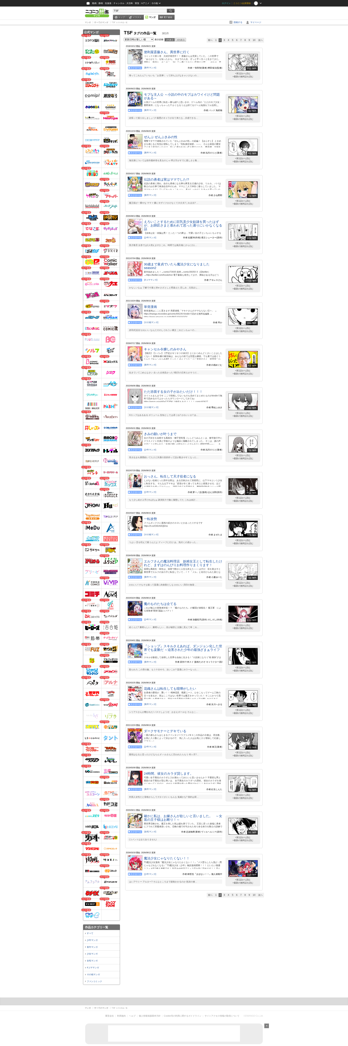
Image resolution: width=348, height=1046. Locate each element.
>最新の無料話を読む (243, 76)
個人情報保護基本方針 (150, 1016)
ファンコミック (94, 981)
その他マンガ (93, 974)
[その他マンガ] (151, 322)
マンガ (152, 17)
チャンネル (118, 3)
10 (254, 40)
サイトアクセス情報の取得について (222, 1016)
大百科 (129, 3)
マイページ (255, 22)
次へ (260, 40)
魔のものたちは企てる (160, 604)
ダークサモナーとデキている (165, 731)
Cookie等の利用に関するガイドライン (182, 1016)
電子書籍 (167, 17)
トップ (121, 17)
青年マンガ (92, 947)
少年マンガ (92, 940)
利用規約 (121, 1016)
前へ (210, 40)
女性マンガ (92, 960)
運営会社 (109, 1016)
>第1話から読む (243, 73)
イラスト (137, 17)
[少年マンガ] (150, 237)
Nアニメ (145, 3)
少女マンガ (92, 954)
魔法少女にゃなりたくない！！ (167, 858)
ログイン (226, 3)
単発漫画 (150, 307)
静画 (101, 3)
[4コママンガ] (150, 280)
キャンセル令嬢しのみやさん (165, 349)
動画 (94, 3)
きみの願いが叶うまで (160, 434)
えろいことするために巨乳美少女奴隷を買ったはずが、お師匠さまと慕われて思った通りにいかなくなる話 (183, 225)
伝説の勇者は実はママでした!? (166, 179)
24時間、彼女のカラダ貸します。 (168, 773)
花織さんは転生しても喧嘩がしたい (170, 688)
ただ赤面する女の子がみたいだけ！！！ (173, 391)
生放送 (108, 3)
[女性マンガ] (150, 831)
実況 (137, 3)
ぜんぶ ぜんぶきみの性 (160, 137)
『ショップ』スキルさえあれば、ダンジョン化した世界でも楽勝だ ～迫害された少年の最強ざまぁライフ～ (183, 649)
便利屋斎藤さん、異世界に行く (167, 52)
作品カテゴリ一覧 (96, 927)
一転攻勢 (150, 519)
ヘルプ (132, 1016)
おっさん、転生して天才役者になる (170, 476)
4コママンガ (93, 967)
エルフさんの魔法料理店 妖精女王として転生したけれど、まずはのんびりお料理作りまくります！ (183, 563)
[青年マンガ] (150, 67)
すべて (90, 933)
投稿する (238, 22)
